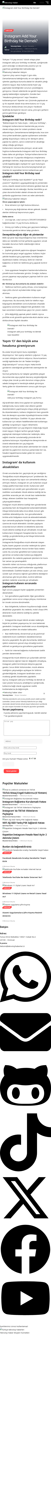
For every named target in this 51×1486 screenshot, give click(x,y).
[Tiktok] (25, 1170)
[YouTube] (34, 693)
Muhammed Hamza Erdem (11, 817)
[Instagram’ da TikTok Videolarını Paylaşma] (21, 807)
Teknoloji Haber (16, 46)
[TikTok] (37, 693)
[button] (30, 2)
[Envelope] (25, 1057)
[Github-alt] (25, 1112)
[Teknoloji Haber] (10, 2)
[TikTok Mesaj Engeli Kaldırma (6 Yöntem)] (18, 789)
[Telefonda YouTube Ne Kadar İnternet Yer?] (21, 869)
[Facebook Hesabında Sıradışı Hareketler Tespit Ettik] (25, 850)
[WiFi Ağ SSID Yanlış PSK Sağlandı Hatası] (20, 819)
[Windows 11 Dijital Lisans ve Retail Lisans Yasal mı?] (18, 885)
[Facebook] (29, 693)
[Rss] (44, 693)
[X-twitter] (25, 1222)
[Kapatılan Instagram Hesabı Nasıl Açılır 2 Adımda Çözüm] (25, 829)
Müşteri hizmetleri (21, 1332)
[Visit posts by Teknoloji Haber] (7, 48)
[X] (31, 693)
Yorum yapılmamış (17, 49)
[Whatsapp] (25, 1005)
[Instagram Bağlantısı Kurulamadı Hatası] (20, 798)
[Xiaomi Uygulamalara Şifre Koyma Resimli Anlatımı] (16, 904)
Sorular (9, 30)
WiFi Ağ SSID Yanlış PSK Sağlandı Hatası (23, 822)
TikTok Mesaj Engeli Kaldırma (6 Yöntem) (24, 792)
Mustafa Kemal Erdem (10, 796)
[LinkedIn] (40, 693)
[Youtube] (25, 1320)
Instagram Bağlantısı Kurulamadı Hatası (24, 801)
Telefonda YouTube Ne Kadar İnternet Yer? (22, 877)
